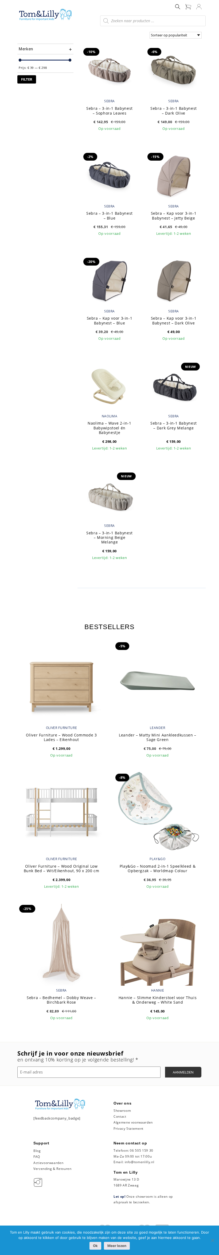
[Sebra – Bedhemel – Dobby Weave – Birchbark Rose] (61, 942)
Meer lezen (116, 1245)
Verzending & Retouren (52, 1169)
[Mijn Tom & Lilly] (199, 6)
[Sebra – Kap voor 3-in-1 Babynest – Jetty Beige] (173, 174)
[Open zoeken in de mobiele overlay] (153, 21)
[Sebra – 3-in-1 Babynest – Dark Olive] (173, 69)
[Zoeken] (178, 6)
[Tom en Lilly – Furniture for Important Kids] (45, 14)
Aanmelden (183, 1072)
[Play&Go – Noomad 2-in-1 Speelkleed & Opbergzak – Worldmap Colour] (157, 811)
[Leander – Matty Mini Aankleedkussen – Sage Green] (157, 680)
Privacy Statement (128, 1129)
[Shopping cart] (188, 6)
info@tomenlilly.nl (139, 1162)
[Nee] (212, 1240)
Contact (120, 1116)
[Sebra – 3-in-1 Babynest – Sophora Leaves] (109, 69)
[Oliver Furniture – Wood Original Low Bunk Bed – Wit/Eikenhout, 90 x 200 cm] (61, 811)
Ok (95, 1245)
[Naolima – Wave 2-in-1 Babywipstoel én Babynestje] (109, 384)
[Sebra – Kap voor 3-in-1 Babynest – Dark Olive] (173, 279)
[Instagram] (39, 1182)
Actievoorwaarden (48, 1163)
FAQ (36, 1157)
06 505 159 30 (141, 1150)
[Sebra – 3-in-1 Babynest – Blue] (109, 174)
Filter (26, 79)
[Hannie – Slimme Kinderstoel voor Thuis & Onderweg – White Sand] (157, 942)
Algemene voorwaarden (133, 1122)
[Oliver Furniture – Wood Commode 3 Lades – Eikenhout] (61, 680)
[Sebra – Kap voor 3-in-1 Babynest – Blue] (109, 279)
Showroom (122, 1111)
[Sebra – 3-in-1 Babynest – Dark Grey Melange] (173, 384)
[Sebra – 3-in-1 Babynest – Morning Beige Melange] (109, 494)
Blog (37, 1151)
